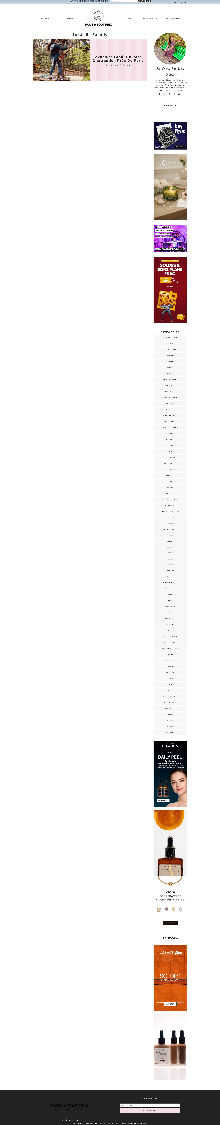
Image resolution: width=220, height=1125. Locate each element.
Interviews (169, 559)
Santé (170, 684)
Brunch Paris (169, 421)
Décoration (170, 481)
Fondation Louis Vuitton (170, 511)
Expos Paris (170, 505)
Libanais (170, 565)
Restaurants (47, 18)
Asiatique (170, 355)
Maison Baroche (169, 583)
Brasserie (170, 409)
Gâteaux (169, 535)
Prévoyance (170, 666)
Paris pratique (170, 642)
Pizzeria (170, 654)
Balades (170, 361)
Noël (170, 612)
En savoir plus (118, 65)
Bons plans (170, 391)
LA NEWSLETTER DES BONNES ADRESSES (88, 1)
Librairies (170, 571)
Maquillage (170, 589)
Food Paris (169, 517)
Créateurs (170, 469)
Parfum (170, 624)
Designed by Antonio (137, 1123)
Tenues (170, 714)
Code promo (170, 457)
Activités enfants (170, 337)
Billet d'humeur (169, 379)
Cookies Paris (169, 463)
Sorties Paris (169, 702)
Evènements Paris (170, 499)
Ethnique (170, 493)
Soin (170, 690)
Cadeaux (169, 433)
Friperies (170, 523)
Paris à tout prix (170, 636)
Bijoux (170, 373)
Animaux (170, 343)
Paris (170, 630)
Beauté (170, 367)
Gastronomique (169, 529)
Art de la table (170, 349)
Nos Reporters (150, 1099)
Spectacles (170, 708)
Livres (169, 577)
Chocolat (170, 445)
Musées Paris (170, 607)
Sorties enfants (150, 18)
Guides (170, 547)
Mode (170, 595)
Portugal (170, 660)
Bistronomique (170, 385)
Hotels (70, 18)
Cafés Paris (170, 439)
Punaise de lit (170, 672)
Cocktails (170, 451)
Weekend (169, 732)
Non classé (170, 619)
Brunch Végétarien (170, 427)
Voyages (127, 18)
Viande (170, 720)
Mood (170, 600)
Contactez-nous (173, 18)
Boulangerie (170, 403)
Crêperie (170, 475)
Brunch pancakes (170, 415)
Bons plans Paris (170, 397)
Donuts (170, 487)
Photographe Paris (170, 648)
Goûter (170, 541)
